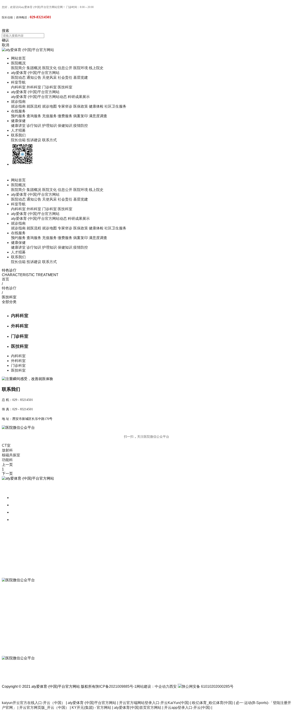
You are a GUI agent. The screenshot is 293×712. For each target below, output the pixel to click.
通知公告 (34, 77)
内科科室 (18, 87)
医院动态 (18, 77)
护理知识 (49, 126)
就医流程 (34, 106)
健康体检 (96, 106)
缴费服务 (65, 116)
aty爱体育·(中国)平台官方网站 (35, 73)
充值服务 (49, 116)
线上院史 (96, 68)
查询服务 (34, 116)
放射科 (7, 450)
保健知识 (65, 126)
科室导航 (18, 82)
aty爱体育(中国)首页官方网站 (137, 707)
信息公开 (65, 68)
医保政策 (80, 106)
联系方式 (49, 140)
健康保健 (18, 121)
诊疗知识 (34, 126)
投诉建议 (34, 140)
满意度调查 (98, 116)
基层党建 (80, 77)
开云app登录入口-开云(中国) (187, 707)
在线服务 (18, 111)
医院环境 (80, 68)
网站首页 (18, 58)
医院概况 (18, 63)
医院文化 (49, 68)
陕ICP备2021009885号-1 (115, 686)
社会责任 (65, 77)
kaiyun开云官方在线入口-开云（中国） (33, 703)
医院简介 (18, 68)
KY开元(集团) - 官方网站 (91, 707)
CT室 (6, 445)
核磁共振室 (11, 455)
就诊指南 (18, 101)
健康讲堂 (18, 126)
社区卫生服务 (115, 106)
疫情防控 (80, 126)
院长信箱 (7, 17)
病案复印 (80, 116)
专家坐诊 (65, 106)
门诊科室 (49, 87)
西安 (173, 686)
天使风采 (49, 77)
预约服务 (18, 116)
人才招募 (18, 130)
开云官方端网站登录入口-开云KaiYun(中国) (154, 703)
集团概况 (34, 68)
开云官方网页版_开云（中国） (44, 707)
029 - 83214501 (22, 400)
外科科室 (34, 87)
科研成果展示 (79, 97)
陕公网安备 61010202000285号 (207, 686)
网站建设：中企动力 (152, 686)
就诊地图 (49, 106)
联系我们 (18, 135)
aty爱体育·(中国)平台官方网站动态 (39, 97)
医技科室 (65, 87)
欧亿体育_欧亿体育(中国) (212, 703)
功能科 (7, 460)
